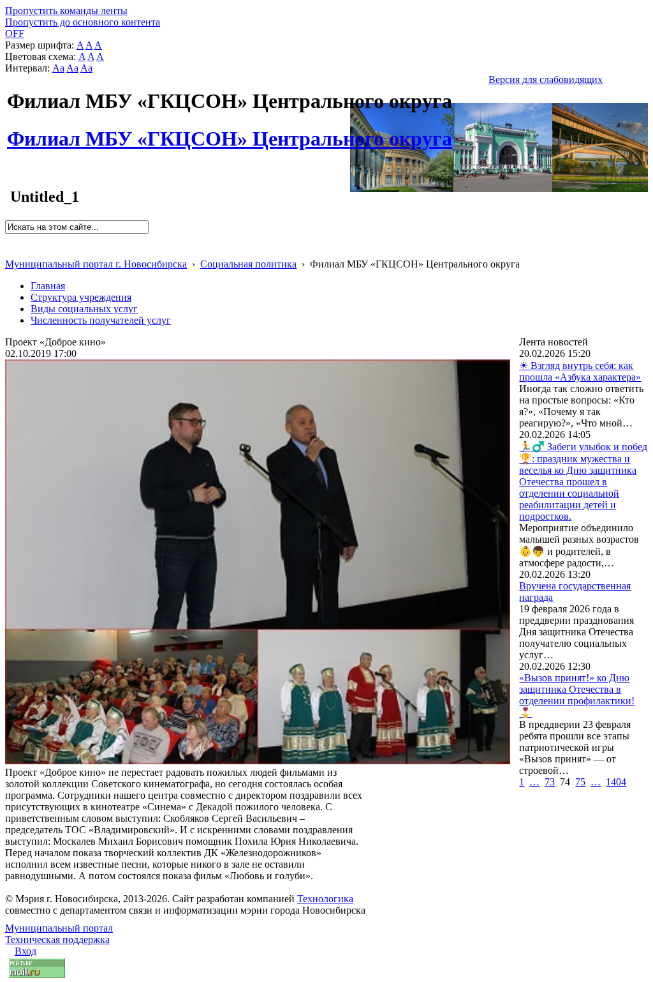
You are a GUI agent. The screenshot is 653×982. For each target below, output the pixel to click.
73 (550, 781)
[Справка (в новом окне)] (10, 250)
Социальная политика (248, 264)
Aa (58, 68)
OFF (14, 33)
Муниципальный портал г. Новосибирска (96, 264)
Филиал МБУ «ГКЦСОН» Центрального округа (229, 131)
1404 (616, 781)
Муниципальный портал (59, 928)
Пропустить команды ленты (66, 10)
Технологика (325, 898)
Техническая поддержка (57, 939)
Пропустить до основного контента (82, 22)
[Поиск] (9, 239)
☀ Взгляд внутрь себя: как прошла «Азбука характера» (580, 371)
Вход (25, 951)
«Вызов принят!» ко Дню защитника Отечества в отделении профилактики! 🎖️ (577, 695)
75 (580, 781)
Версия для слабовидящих (545, 79)
